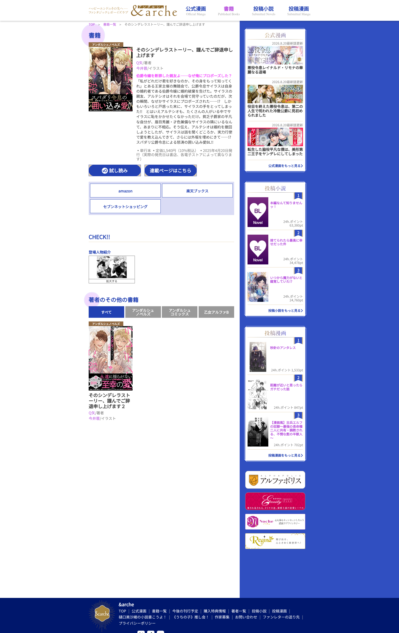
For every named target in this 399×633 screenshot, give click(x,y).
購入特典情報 (215, 611)
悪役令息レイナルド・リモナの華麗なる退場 (275, 70)
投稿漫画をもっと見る (284, 455)
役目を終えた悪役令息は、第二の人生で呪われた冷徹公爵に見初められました (275, 110)
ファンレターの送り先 (281, 617)
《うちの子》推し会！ (190, 617)
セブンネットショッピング (125, 206)
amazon (125, 191)
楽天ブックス (197, 191)
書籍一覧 (159, 611)
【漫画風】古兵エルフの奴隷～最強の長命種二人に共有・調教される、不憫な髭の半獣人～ (286, 430)
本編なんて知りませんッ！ (286, 204)
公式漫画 (139, 611)
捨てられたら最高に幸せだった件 (286, 242)
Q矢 (139, 62)
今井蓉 (141, 68)
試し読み (118, 170)
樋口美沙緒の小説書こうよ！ (143, 617)
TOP (122, 611)
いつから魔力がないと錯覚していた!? (286, 279)
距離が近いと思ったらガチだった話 (286, 387)
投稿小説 (259, 611)
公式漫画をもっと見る (284, 165)
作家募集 (222, 617)
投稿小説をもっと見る (284, 310)
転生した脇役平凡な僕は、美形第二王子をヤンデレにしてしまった (275, 151)
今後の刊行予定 (185, 611)
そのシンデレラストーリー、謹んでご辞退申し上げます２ (109, 400)
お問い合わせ (246, 617)
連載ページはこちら (170, 170)
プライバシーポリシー (137, 623)
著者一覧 (238, 611)
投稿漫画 (279, 611)
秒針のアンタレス (283, 347)
